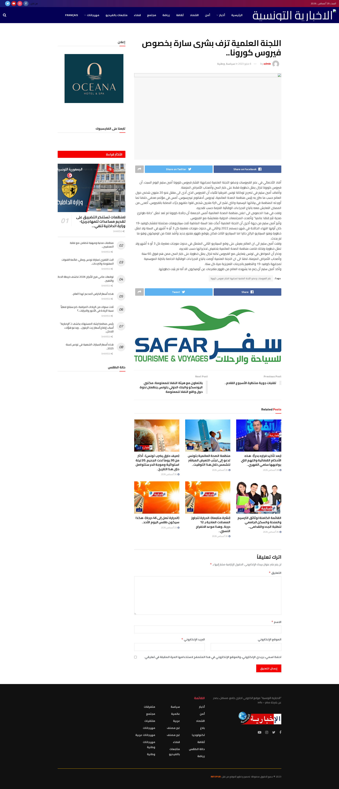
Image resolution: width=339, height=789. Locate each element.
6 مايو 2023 (244, 63)
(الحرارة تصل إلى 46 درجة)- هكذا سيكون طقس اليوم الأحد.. (157, 520)
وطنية (221, 63)
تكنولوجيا (198, 734)
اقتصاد (194, 15)
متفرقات (149, 706)
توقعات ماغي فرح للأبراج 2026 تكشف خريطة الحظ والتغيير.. (86, 278)
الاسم (276, 622)
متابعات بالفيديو (117, 15)
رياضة (166, 15)
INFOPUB (216, 776)
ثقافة (180, 15)
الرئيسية (236, 15)
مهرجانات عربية (145, 734)
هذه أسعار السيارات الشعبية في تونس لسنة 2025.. (90, 346)
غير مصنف (173, 727)
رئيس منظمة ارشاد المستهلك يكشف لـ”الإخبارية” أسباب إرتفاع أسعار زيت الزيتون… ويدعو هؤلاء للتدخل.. (87, 327)
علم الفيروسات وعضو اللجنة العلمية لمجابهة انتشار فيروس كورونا (241, 278)
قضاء (137, 15)
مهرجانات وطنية (149, 744)
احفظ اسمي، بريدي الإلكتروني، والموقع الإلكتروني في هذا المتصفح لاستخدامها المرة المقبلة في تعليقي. (212, 657)
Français (71, 15)
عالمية (175, 713)
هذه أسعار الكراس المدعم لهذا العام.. (93, 293)
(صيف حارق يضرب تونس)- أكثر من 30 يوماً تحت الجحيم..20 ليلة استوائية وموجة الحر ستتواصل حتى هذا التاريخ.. (157, 462)
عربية (176, 720)
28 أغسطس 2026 (271, 470)
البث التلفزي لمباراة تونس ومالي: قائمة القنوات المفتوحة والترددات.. (88, 261)
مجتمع (151, 15)
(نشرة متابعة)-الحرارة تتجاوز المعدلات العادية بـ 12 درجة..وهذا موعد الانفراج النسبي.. (210, 524)
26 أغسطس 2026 (220, 470)
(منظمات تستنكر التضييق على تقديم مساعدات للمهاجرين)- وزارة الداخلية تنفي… (100, 221)
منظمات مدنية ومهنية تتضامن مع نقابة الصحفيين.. (92, 244)
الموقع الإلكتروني (269, 639)
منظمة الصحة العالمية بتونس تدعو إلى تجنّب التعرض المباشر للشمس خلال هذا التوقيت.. (209, 460)
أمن (207, 15)
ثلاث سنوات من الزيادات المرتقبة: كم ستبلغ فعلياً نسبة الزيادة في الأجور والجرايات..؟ (87, 308)
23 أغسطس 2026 (169, 528)
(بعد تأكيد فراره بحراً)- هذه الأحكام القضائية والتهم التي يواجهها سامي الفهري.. (261, 460)
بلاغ (202, 727)
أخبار (222, 15)
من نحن (34, 3)
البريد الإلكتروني (193, 639)
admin (267, 63)
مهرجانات (93, 15)
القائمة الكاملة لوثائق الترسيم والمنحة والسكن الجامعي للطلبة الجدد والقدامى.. (259, 522)
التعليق (275, 573)
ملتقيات (149, 720)
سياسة (230, 63)
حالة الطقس (197, 749)
